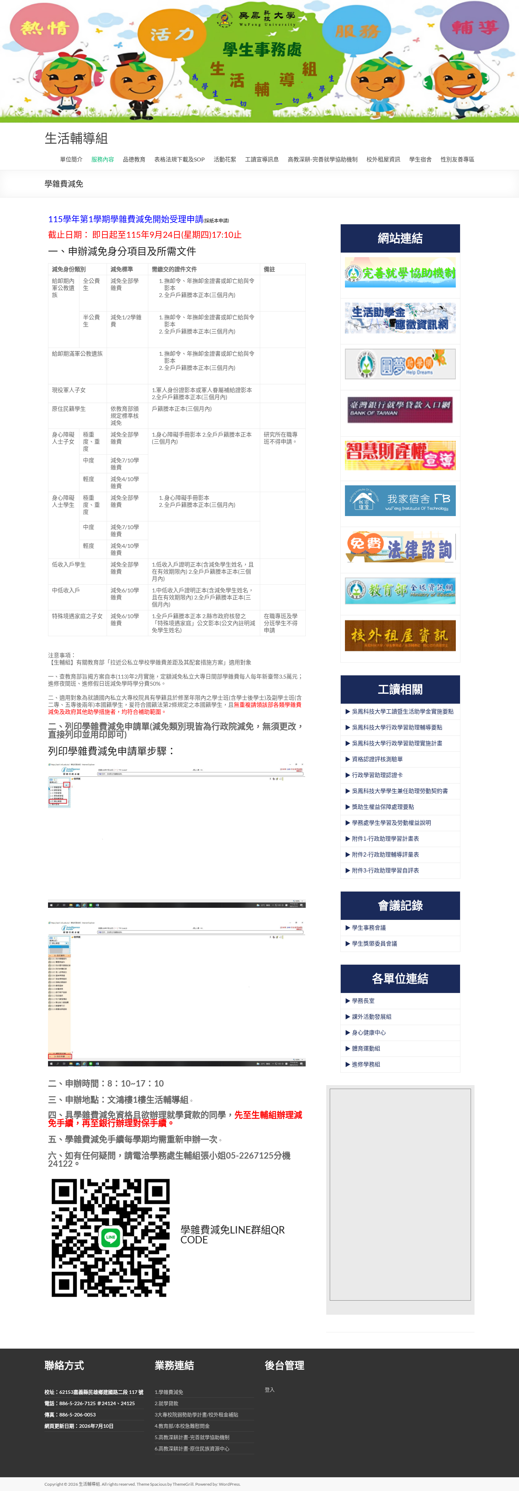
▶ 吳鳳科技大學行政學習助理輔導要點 (393, 727)
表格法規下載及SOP (179, 159)
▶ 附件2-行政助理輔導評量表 (382, 855)
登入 (270, 1389)
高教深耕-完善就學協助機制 (323, 159)
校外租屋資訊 (383, 159)
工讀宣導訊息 (262, 159)
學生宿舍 (420, 159)
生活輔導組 (76, 138)
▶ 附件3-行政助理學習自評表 (382, 871)
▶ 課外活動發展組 (368, 1017)
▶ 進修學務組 (362, 1064)
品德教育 (134, 159)
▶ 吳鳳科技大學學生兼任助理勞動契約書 (396, 791)
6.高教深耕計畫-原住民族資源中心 (192, 1448)
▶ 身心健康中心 (365, 1033)
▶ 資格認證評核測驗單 (374, 759)
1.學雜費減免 (169, 1392)
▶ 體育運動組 (362, 1049)
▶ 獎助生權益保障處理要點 (379, 807)
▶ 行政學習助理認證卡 (374, 775)
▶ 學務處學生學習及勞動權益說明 (388, 823)
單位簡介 (71, 159)
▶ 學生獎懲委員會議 (371, 944)
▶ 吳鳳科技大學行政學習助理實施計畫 (393, 743)
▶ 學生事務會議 (365, 928)
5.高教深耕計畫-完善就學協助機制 (192, 1437)
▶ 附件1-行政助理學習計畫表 (382, 839)
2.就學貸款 (166, 1403)
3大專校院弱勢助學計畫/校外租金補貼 (196, 1415)
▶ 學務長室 (360, 1001)
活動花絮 (225, 159)
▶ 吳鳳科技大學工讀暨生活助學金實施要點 (399, 712)
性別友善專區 (458, 159)
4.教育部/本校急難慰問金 (182, 1426)
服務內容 (102, 159)
